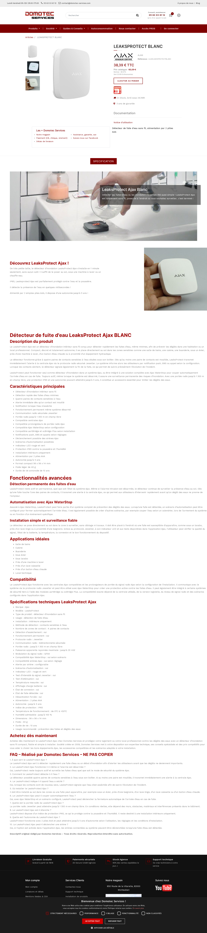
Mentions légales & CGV (36, 896)
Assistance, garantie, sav (84, 134)
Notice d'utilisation (123, 122)
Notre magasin (43, 134)
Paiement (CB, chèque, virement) (51, 138)
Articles (29, 37)
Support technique (74, 891)
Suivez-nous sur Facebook (85, 138)
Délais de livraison (44, 141)
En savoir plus (138, 908)
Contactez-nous (73, 887)
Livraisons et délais (34, 891)
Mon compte (31, 887)
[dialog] (103, 915)
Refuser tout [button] (115, 921)
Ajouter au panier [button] (128, 81)
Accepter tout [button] (92, 921)
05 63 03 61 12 (50, 3)
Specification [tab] (103, 161)
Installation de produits (76, 896)
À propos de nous (185, 3)
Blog (198, 3)
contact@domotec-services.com (76, 3)
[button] (103, 928)
